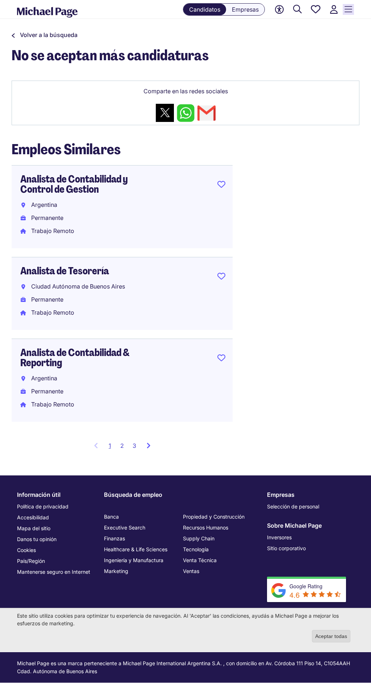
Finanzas (114, 538)
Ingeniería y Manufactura (133, 560)
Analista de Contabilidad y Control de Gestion (74, 184)
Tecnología (196, 549)
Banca (111, 517)
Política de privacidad (42, 506)
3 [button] (134, 445)
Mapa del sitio (33, 528)
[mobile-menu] (348, 9)
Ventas (191, 571)
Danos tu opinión (37, 539)
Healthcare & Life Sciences (135, 549)
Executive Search (124, 527)
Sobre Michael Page (294, 525)
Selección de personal (293, 506)
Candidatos (204, 9)
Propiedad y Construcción (214, 517)
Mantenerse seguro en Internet (53, 572)
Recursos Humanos (205, 527)
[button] (45, 34)
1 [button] (112, 448)
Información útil (39, 495)
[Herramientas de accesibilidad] (279, 9)
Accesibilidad (33, 517)
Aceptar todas (331, 636)
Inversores (279, 537)
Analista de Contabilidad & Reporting (75, 357)
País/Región (31, 561)
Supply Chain (198, 538)
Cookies (26, 550)
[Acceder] (334, 10)
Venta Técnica (200, 560)
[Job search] (297, 9)
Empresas (245, 9)
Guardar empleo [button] (221, 186)
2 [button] (122, 445)
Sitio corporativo (286, 548)
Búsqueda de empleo (133, 495)
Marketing (116, 571)
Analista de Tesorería (64, 271)
